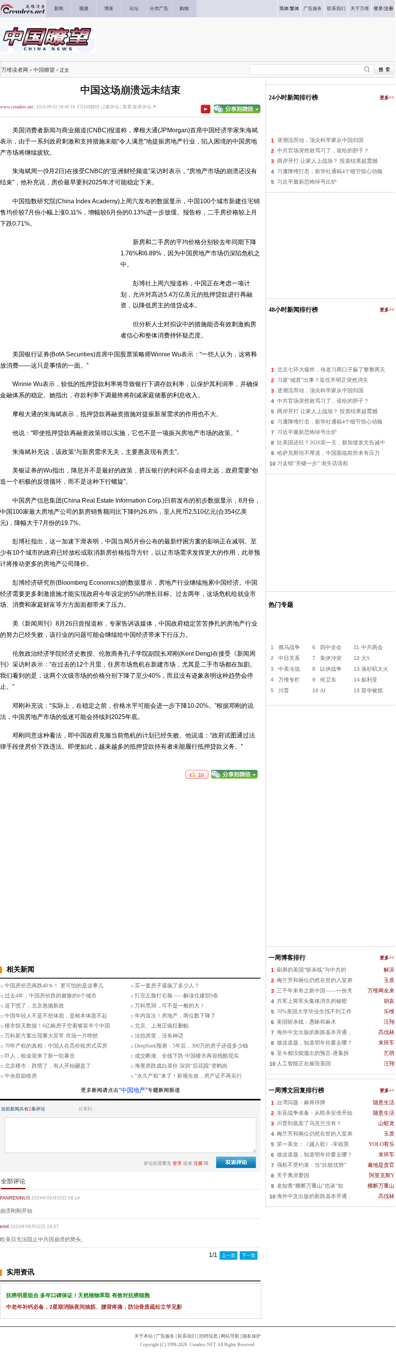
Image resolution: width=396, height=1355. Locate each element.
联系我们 (187, 1336)
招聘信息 (208, 1336)
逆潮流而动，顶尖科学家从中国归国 (320, 140)
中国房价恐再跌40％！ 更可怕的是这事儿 (54, 986)
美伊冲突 (331, 658)
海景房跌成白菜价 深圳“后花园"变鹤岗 (181, 1066)
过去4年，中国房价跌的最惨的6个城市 (50, 996)
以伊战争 (331, 669)
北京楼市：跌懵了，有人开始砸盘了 (48, 1066)
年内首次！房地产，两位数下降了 (175, 1016)
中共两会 (372, 647)
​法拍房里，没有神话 (159, 1036)
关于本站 (143, 1336)
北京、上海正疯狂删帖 (162, 1026)
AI (323, 691)
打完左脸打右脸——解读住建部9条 (176, 996)
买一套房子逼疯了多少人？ (167, 986)
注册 (388, 8)
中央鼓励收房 (21, 1076)
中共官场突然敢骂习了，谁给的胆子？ (323, 151)
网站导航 (230, 1336)
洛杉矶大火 (374, 669)
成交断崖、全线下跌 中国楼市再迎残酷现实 (187, 1056)
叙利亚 (369, 680)
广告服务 (165, 1336)
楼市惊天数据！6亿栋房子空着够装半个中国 (57, 1026)
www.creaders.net (16, 107)
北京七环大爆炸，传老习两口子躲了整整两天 (331, 370)
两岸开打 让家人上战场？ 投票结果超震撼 (327, 161)
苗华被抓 (372, 691)
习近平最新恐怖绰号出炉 (307, 182)
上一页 (228, 1255)
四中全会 (331, 647)
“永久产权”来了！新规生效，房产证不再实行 (188, 1076)
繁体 (294, 8)
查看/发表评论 (136, 107)
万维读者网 (14, 70)
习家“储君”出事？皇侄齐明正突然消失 (322, 380)
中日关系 (289, 658)
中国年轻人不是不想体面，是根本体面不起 (56, 1016)
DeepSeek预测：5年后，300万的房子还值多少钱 (191, 1046)
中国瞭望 (44, 70)
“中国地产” (133, 1090)
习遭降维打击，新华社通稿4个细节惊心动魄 (329, 171)
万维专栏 (289, 680)
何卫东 (328, 680)
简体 (284, 8)
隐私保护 (251, 1336)
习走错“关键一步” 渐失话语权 (312, 463)
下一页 (249, 1255)
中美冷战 (289, 669)
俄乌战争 (289, 647)
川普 (283, 691)
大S (365, 658)
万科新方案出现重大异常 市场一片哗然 (51, 1036)
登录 (378, 8)
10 (199, 775)
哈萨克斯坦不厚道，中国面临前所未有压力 (328, 453)
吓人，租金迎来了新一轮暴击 (40, 1056)
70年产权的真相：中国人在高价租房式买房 (56, 1046)
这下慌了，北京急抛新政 (34, 1006)
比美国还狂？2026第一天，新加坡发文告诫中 (331, 442)
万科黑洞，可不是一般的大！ (170, 1006)
